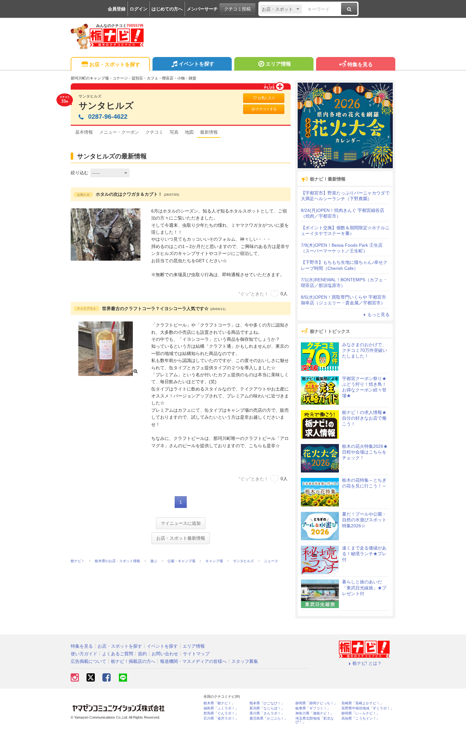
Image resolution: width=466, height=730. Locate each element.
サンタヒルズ (106, 106)
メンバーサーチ (202, 8)
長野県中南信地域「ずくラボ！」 (367, 708)
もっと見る (378, 314)
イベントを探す (196, 64)
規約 (142, 653)
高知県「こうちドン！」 (360, 718)
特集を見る (360, 64)
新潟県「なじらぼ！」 (266, 708)
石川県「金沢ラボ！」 (221, 718)
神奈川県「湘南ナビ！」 (314, 713)
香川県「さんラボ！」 (266, 713)
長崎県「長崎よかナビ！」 (362, 703)
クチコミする (266, 109)
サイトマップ (196, 653)
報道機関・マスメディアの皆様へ (193, 661)
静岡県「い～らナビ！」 (360, 713)
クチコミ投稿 (237, 8)
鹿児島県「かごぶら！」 (268, 718)
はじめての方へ (167, 8)
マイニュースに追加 (181, 523)
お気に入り (266, 98)
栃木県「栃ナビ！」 (219, 703)
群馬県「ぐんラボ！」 (221, 713)
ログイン (138, 8)
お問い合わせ (165, 653)
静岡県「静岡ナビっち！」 (316, 703)
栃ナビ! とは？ (367, 663)
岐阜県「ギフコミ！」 (312, 708)
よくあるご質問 (117, 653)
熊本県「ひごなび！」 (266, 703)
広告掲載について (88, 661)
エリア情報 (278, 64)
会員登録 (117, 8)
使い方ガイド (84, 653)
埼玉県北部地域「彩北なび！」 (314, 720)
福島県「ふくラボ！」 (221, 708)
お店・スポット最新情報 (180, 538)
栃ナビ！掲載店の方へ (133, 661)
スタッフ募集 (244, 661)
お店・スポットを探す (114, 64)
